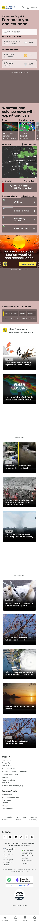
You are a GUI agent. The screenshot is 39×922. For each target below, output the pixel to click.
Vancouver (7, 319)
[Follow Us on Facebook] (5, 837)
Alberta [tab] (22, 314)
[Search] (23, 7)
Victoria (24, 319)
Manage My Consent (10, 774)
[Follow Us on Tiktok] (21, 837)
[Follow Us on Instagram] (10, 837)
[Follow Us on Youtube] (15, 837)
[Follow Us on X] (32, 837)
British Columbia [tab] (10, 314)
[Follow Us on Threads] (26, 837)
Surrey (16, 319)
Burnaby (32, 319)
